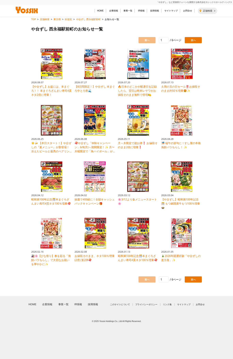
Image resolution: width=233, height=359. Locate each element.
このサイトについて (120, 304)
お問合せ (187, 10)
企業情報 (113, 10)
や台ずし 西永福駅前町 (88, 19)
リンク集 (167, 304)
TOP (33, 19)
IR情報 (141, 10)
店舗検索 (207, 10)
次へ (193, 40)
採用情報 (154, 10)
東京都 (57, 19)
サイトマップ (171, 10)
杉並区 (68, 19)
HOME (100, 10)
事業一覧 (127, 10)
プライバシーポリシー (146, 304)
